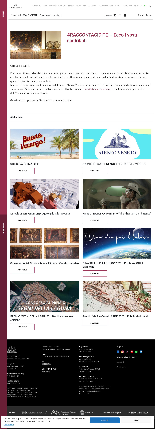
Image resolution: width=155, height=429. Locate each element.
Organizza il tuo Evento (109, 6)
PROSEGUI (22, 171)
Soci (45, 6)
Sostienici (127, 6)
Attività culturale (57, 6)
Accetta (104, 420)
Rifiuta (136, 420)
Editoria (92, 6)
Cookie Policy (9, 425)
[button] (149, 6)
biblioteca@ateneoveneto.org (97, 389)
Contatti (138, 6)
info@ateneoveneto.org (97, 89)
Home (13, 15)
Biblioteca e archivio (77, 6)
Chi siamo (36, 6)
